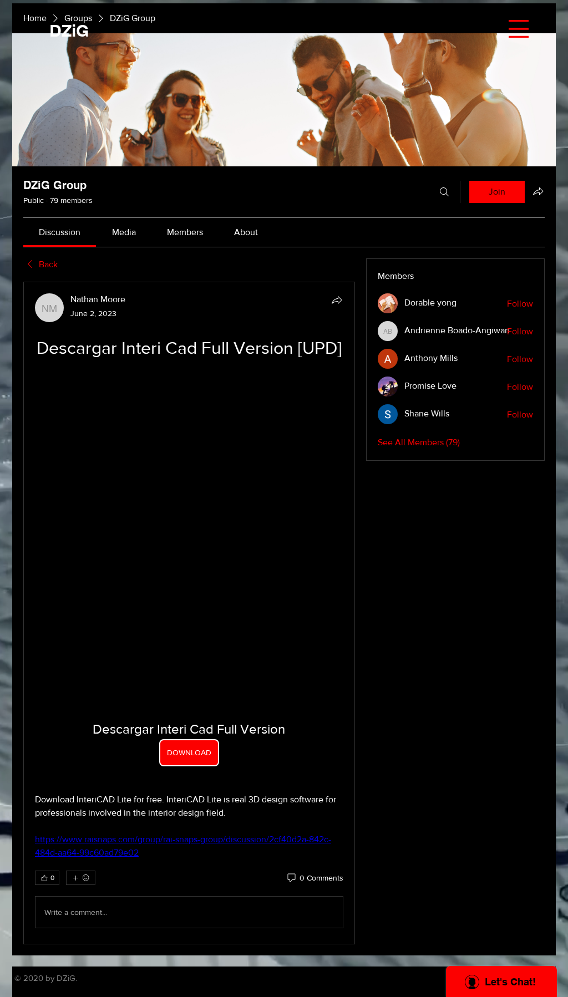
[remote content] (189, 379)
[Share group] (538, 191)
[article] (189, 465)
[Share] (336, 300)
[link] (59, 232)
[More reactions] (80, 583)
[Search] (444, 192)
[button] (519, 29)
